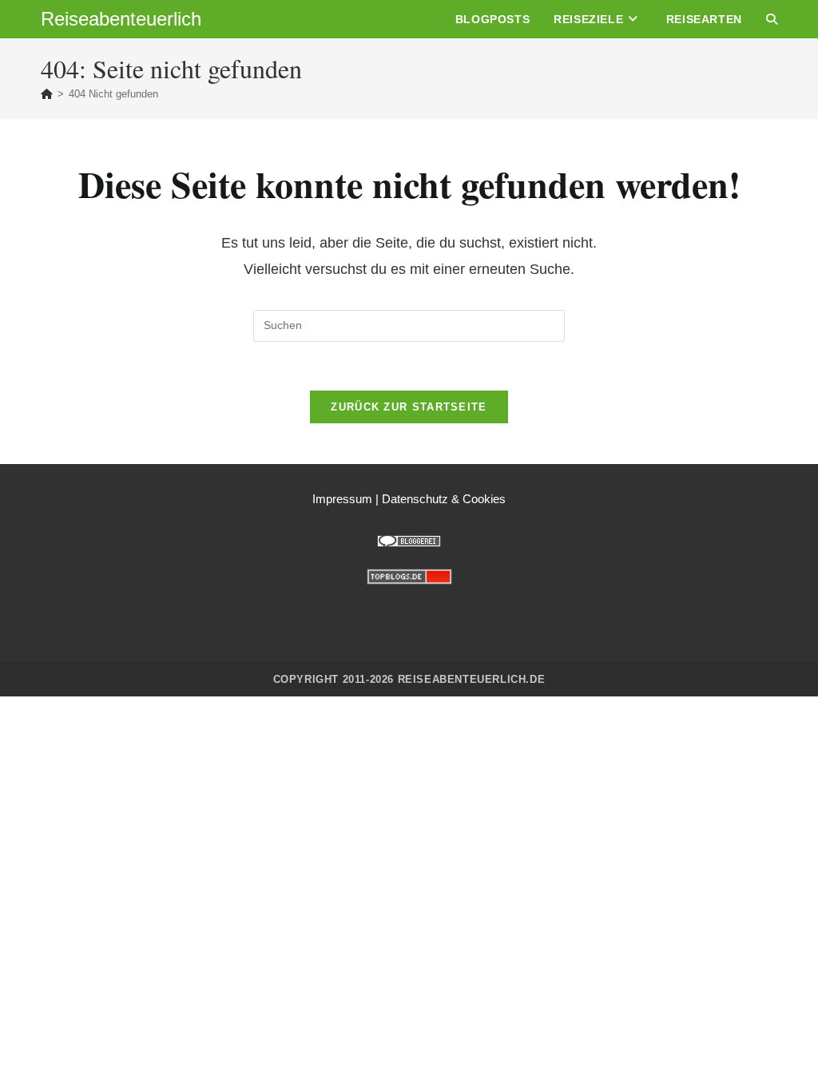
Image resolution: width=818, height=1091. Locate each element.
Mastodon (409, 611)
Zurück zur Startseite (408, 407)
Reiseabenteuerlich (121, 19)
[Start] (47, 94)
